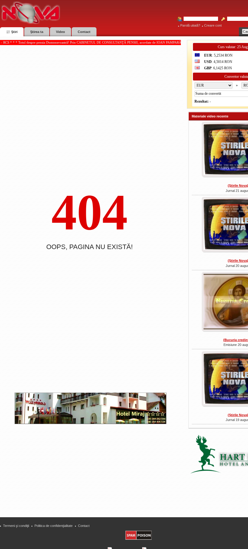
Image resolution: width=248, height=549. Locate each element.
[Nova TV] (83, 13)
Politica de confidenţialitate (53, 526)
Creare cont (213, 25)
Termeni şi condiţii (16, 526)
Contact (84, 526)
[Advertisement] (93, 468)
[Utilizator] (199, 19)
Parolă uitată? (190, 25)
